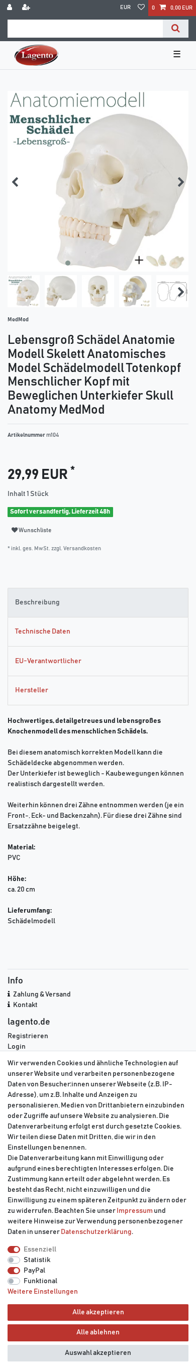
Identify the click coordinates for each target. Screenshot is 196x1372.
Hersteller (31, 690)
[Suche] (175, 29)
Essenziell (40, 1249)
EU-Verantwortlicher (48, 661)
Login (17, 1046)
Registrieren (28, 1036)
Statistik (37, 1260)
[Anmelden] (11, 8)
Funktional (40, 1281)
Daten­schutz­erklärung (96, 1231)
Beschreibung (37, 602)
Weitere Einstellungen (43, 1291)
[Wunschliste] (141, 8)
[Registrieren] (27, 8)
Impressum (135, 1210)
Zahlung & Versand (42, 994)
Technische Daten (42, 631)
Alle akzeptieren (98, 1312)
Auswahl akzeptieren (98, 1352)
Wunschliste (34, 530)
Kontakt (25, 1005)
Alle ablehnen (98, 1332)
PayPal (34, 1270)
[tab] (98, 602)
